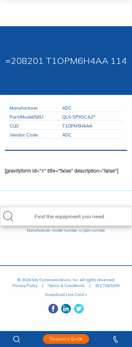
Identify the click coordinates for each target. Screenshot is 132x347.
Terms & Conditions (66, 285)
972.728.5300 (107, 285)
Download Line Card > (66, 294)
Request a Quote (66, 338)
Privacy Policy (24, 285)
